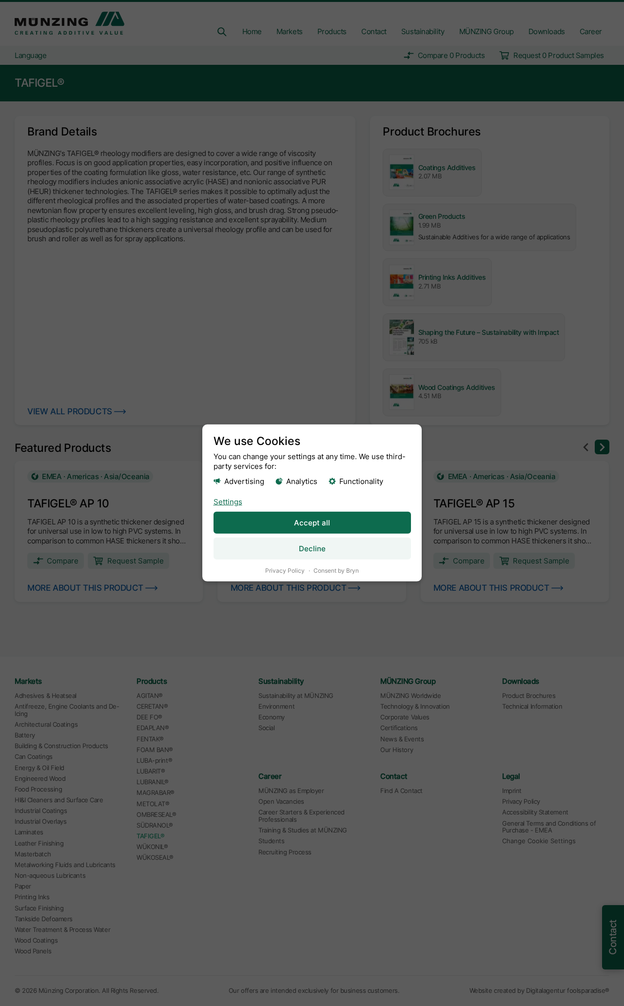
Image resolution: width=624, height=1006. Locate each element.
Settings (228, 501)
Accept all (312, 522)
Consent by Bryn (336, 570)
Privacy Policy (285, 570)
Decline (312, 548)
